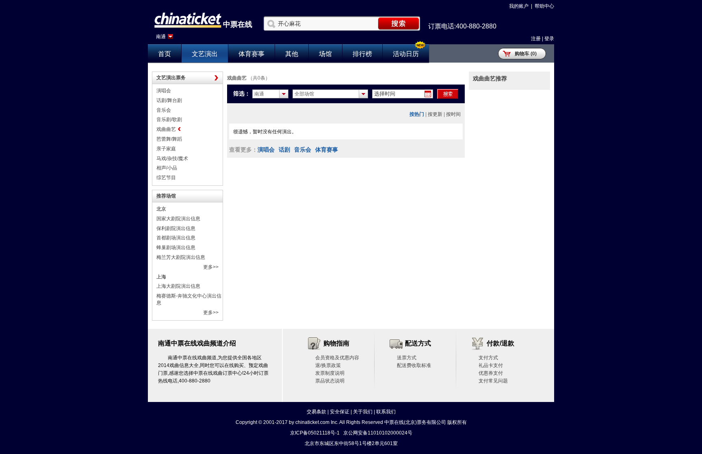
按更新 (435, 114)
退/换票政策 (328, 365)
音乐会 (163, 110)
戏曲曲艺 (166, 129)
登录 (549, 38)
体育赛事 (251, 53)
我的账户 (519, 6)
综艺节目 (166, 177)
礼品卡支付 (491, 365)
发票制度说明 (329, 373)
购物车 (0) (526, 53)
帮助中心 (544, 6)
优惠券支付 (491, 373)
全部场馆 (304, 94)
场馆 (325, 53)
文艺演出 (205, 53)
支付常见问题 (493, 381)
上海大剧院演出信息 (178, 286)
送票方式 (406, 358)
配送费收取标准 (414, 365)
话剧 (284, 149)
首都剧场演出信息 (175, 238)
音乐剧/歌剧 (169, 119)
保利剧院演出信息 (175, 228)
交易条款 (316, 412)
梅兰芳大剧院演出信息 (180, 257)
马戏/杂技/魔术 (172, 158)
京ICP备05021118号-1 (315, 433)
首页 (164, 53)
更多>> (211, 267)
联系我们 (386, 412)
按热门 (417, 114)
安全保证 (339, 412)
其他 (291, 53)
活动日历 (406, 53)
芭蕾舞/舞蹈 (169, 139)
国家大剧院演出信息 (178, 219)
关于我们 (363, 412)
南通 (161, 36)
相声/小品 (166, 168)
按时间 (453, 114)
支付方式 (488, 358)
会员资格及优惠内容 (337, 358)
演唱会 (163, 90)
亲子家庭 (166, 149)
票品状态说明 (329, 381)
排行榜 (362, 53)
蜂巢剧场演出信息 (175, 247)
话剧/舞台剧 (169, 100)
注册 (536, 38)
